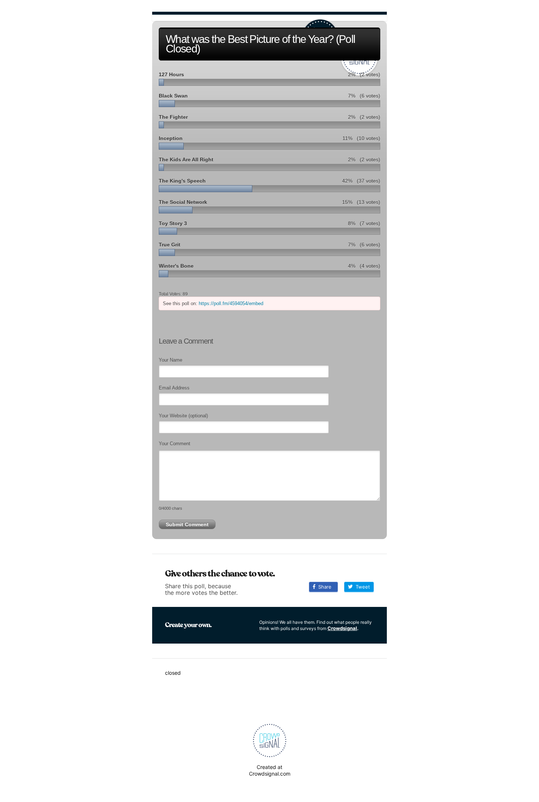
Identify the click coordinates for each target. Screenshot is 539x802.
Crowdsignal (342, 628)
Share (323, 587)
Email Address (174, 388)
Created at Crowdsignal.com (269, 770)
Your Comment (174, 443)
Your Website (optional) (183, 415)
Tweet (361, 587)
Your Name (170, 360)
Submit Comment (187, 524)
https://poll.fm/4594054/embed (231, 303)
